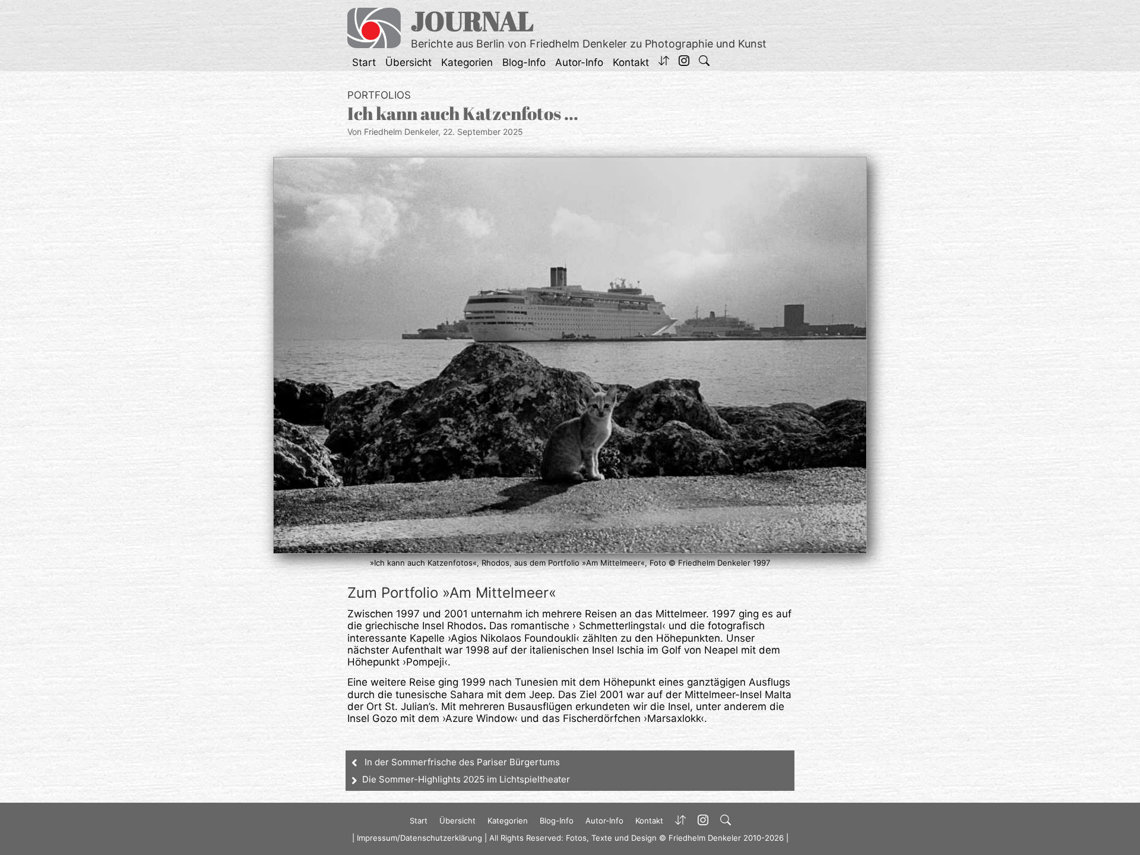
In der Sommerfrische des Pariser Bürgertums (462, 762)
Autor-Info (579, 62)
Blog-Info (524, 62)
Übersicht (408, 62)
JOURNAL (472, 20)
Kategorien (467, 62)
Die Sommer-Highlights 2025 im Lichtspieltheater (466, 779)
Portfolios (379, 95)
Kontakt (631, 62)
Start (364, 62)
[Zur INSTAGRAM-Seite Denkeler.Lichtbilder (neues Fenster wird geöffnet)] (684, 62)
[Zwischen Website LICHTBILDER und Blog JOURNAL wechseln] (664, 62)
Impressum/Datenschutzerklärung (419, 838)
